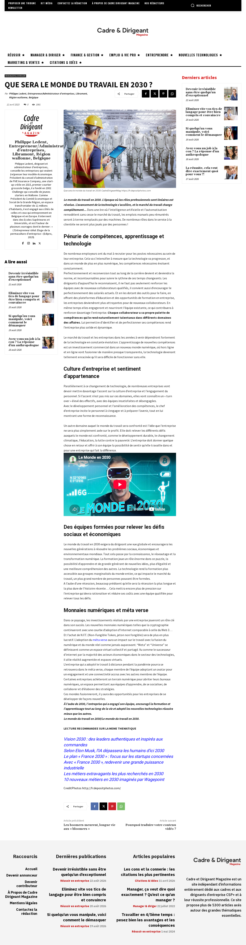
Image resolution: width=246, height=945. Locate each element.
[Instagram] (28, 242)
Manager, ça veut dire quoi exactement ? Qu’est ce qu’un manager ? (148, 894)
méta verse (100, 640)
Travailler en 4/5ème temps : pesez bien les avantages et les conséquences (145, 920)
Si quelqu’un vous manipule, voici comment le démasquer (21, 321)
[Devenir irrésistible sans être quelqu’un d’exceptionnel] (48, 277)
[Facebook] (146, 94)
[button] (201, 5)
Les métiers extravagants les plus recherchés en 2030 (113, 773)
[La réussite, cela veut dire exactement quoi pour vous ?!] (231, 172)
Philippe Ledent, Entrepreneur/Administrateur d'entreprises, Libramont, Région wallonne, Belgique (48, 95)
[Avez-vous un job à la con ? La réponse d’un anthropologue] (48, 343)
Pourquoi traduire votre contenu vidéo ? (150, 827)
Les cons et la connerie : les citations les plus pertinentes (148, 871)
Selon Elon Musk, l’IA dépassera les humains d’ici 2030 (114, 750)
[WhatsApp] (172, 94)
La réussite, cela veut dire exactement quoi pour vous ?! (202, 171)
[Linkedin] (34, 242)
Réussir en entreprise (74, 881)
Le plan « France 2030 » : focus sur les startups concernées (119, 756)
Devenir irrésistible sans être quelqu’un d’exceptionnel (23, 277)
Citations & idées (146, 881)
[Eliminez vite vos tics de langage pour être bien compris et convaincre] (48, 297)
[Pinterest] (163, 94)
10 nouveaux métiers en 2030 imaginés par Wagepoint (114, 779)
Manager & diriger (15, 76)
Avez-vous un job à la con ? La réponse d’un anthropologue (24, 342)
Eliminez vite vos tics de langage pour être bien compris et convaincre (24, 298)
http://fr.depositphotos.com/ (101, 788)
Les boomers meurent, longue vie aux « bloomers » (89, 827)
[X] (154, 94)
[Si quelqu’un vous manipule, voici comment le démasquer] (48, 320)
